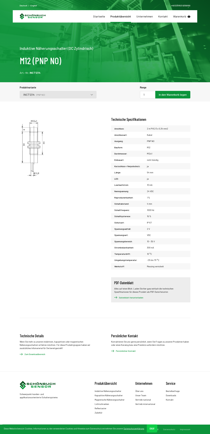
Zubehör (98, 412)
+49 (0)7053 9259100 (180, 5)
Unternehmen (144, 16)
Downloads (171, 395)
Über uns (139, 391)
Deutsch (23, 5)
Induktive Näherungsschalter (108, 391)
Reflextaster (100, 408)
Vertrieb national (143, 399)
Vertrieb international (145, 404)
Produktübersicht (120, 16)
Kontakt (163, 16)
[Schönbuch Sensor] (33, 16)
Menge (143, 87)
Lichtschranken (102, 404)
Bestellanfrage (173, 391)
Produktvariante (28, 87)
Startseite (99, 16)
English (33, 5)
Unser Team (140, 395)
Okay (152, 428)
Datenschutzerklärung (134, 428)
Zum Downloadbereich (34, 354)
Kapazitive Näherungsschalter (109, 395)
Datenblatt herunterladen (131, 297)
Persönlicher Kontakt (126, 351)
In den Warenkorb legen (173, 94)
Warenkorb (179, 16)
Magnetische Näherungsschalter (110, 399)
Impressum (185, 429)
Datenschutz (169, 429)
